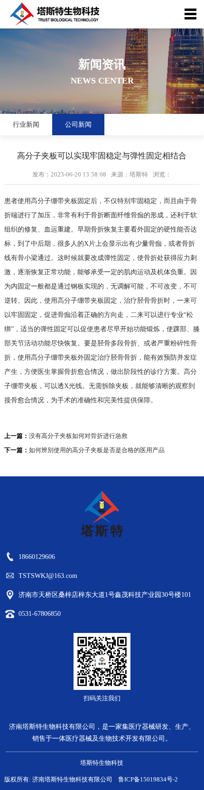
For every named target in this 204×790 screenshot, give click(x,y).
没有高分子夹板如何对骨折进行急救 (78, 435)
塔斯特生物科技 (101, 762)
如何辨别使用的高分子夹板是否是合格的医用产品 (97, 450)
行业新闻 (26, 124)
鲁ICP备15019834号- (146, 779)
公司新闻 (78, 124)
